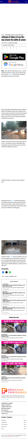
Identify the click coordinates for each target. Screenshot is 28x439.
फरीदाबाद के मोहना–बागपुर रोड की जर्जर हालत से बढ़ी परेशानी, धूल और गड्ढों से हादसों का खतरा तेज (14, 301)
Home (2, 34)
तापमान (11, 256)
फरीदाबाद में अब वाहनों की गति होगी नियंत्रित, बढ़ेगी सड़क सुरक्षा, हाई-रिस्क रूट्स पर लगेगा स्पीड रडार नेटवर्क (13, 308)
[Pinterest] (13, 48)
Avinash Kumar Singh (8, 45)
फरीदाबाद (10, 74)
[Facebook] (7, 48)
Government (5, 284)
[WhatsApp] (16, 48)
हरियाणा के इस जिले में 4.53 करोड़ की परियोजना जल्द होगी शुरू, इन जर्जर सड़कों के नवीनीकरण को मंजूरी (13, 286)
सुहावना (12, 200)
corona (6, 276)
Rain (16, 276)
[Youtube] (7, 399)
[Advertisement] (14, 18)
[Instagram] (3, 399)
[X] (10, 48)
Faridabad (11, 276)
